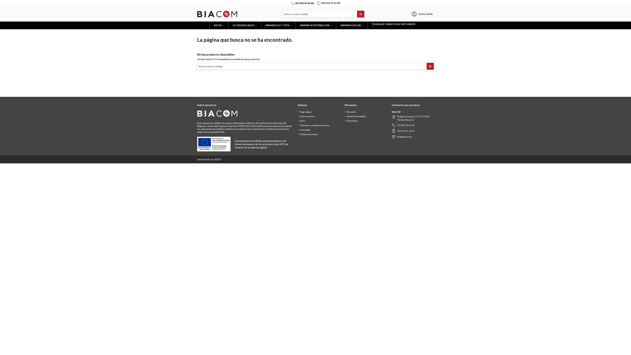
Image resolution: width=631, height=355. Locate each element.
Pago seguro (306, 112)
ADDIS (217, 159)
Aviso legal (305, 130)
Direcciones (352, 120)
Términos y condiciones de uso (314, 125)
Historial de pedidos (356, 116)
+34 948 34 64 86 (406, 125)
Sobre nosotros (307, 116)
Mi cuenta (351, 112)
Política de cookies (309, 134)
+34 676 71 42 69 (406, 131)
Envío (302, 120)
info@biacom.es (404, 136)
